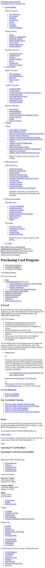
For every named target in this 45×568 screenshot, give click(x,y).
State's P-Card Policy (12, 396)
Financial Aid (13, 63)
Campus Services (15, 113)
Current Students (10, 7)
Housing (8, 528)
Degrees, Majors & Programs (14, 532)
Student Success (14, 55)
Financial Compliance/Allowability (16, 291)
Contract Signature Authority (18, 285)
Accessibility (9, 545)
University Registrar (15, 65)
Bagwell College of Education (19, 135)
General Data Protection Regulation (21, 214)
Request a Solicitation (16, 287)
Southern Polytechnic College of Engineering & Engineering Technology (25, 150)
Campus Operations (15, 186)
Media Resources (10, 504)
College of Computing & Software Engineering (24, 137)
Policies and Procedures (13, 295)
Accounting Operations (12, 267)
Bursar (11, 61)
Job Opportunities (11, 535)
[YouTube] (24, 471)
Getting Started (6, 434)
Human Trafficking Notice (13, 563)
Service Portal (13, 42)
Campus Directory (15, 46)
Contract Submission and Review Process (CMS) (25, 284)
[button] (16, 249)
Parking (7, 502)
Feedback (8, 559)
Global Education (11, 541)
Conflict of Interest (15, 212)
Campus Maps (10, 500)
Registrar (8, 533)
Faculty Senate (14, 232)
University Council (15, 227)
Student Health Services (17, 41)
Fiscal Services (14, 180)
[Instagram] (24, 469)
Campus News (10, 515)
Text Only (8, 565)
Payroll (11, 119)
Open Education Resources (18, 96)
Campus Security (10, 539)
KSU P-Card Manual (12, 394)
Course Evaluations (15, 28)
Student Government (16, 234)
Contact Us (8, 299)
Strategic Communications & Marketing (22, 188)
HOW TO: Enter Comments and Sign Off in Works (22, 406)
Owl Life (12, 24)
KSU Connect (14, 80)
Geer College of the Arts (17, 132)
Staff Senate (13, 230)
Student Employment (16, 44)
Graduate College (15, 145)
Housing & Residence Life (18, 175)
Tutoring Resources (15, 53)
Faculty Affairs (14, 91)
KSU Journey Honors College (19, 147)
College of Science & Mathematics (20, 143)
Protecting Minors (15, 216)
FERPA (11, 219)
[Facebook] (24, 463)
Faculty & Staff (10, 67)
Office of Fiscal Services (13, 265)
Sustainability (9, 543)
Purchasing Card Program (13, 293)
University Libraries (15, 39)
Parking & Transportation (17, 37)
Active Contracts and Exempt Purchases (22, 289)
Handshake (13, 26)
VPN (11, 82)
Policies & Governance (12, 199)
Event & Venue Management (18, 176)
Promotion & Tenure (16, 100)
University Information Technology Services (24, 115)
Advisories (8, 556)
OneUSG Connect (15, 121)
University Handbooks (16, 206)
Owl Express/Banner (16, 76)
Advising (12, 57)
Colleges (8, 123)
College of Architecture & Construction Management (26, 134)
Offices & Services (11, 162)
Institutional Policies (15, 208)
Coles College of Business (18, 130)
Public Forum (13, 217)
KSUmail (12, 18)
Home (7, 280)
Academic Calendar (11, 513)
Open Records (10, 561)
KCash (11, 22)
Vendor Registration (11, 297)
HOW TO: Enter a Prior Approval (16, 410)
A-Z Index (8, 243)
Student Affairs (14, 173)
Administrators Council (17, 228)
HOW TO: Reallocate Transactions (16, 408)
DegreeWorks (13, 20)
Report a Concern (11, 558)
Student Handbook (15, 59)
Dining (11, 35)
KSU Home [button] (5, 4)
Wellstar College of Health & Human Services (24, 153)
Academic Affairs (15, 89)
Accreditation (9, 554)
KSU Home (5, 247)
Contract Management (12, 282)
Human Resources (15, 111)
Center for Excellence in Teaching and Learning (25, 93)
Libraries (8, 526)
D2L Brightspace (15, 14)
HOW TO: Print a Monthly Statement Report (20, 404)
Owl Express (13, 16)
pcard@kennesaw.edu (14, 386)
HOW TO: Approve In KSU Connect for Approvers (22, 412)
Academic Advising (15, 184)
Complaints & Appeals (16, 210)
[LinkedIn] (24, 467)
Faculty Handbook (15, 98)
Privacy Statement (11, 552)
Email (3, 443)
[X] (24, 465)
